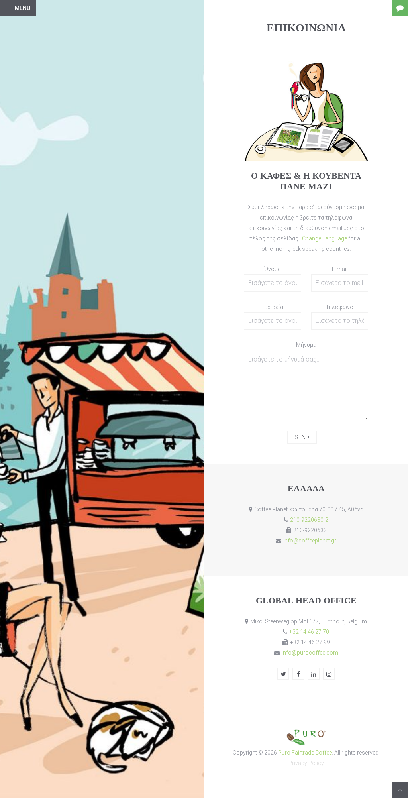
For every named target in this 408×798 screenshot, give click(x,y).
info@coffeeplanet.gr (309, 540)
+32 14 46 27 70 (309, 632)
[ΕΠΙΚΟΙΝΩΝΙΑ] (400, 8)
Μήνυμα (306, 345)
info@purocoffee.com (310, 652)
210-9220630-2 (309, 520)
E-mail (339, 269)
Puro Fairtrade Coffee (305, 752)
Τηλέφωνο (339, 307)
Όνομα (272, 269)
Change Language (325, 238)
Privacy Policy (306, 763)
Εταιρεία (272, 307)
